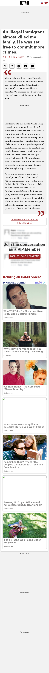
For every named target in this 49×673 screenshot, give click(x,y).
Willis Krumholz (14, 57)
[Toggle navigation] (3, 3)
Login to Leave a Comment (24, 256)
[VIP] (44, 3)
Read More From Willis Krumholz (24, 221)
